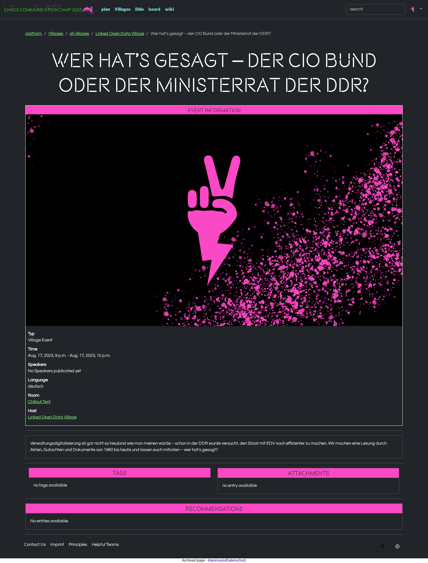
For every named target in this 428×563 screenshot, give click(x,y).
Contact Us (35, 544)
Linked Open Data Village (119, 33)
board (154, 9)
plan (105, 9)
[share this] (382, 546)
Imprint (57, 544)
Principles (78, 544)
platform (33, 33)
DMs (139, 9)
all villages (79, 33)
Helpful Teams (105, 544)
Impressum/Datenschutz (227, 560)
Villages (122, 9)
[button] (415, 9)
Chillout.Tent (39, 402)
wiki (169, 9)
